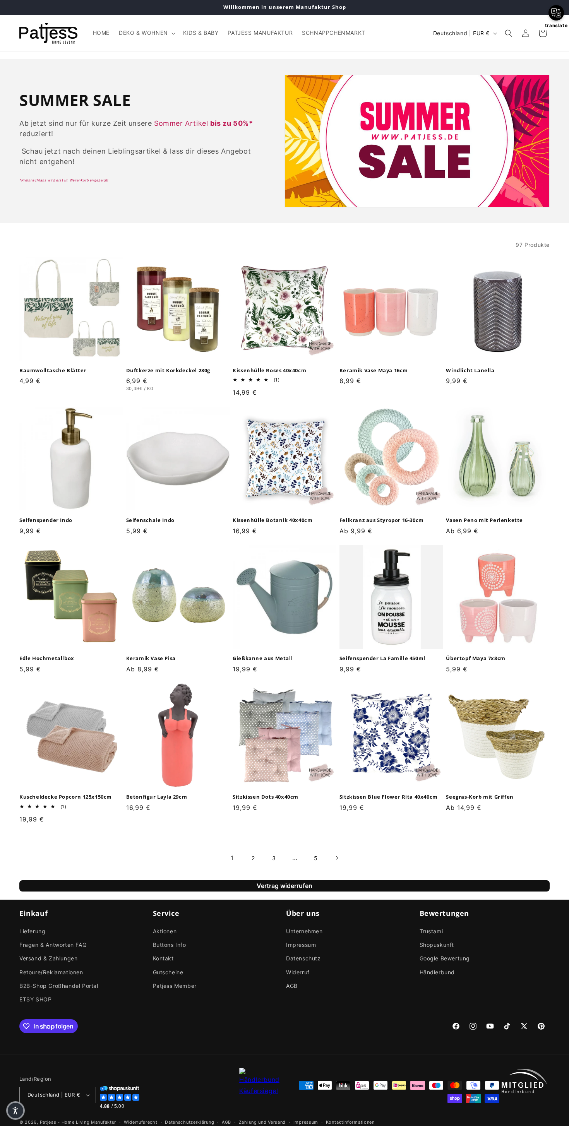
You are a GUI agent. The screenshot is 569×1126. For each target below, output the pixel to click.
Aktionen (165, 931)
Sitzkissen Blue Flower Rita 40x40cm (388, 797)
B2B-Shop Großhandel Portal (58, 985)
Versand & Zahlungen (48, 958)
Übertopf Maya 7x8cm (475, 658)
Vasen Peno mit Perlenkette (484, 520)
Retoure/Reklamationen (51, 972)
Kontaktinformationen (350, 1121)
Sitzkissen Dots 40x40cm (265, 797)
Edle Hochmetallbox (46, 658)
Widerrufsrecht (141, 1121)
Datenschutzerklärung (189, 1121)
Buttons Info (169, 944)
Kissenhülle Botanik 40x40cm (272, 520)
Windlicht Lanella (470, 370)
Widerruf (298, 972)
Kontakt (163, 958)
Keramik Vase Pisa (151, 658)
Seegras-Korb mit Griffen (479, 797)
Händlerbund (437, 972)
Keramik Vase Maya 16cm (373, 370)
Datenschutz (303, 958)
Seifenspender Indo (45, 520)
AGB (292, 985)
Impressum (301, 944)
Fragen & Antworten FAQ (53, 944)
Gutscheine (168, 972)
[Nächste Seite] (336, 857)
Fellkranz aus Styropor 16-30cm (381, 520)
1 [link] (232, 858)
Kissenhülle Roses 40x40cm (269, 370)
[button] (146, 33)
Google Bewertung (445, 958)
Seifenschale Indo (150, 520)
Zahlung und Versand (262, 1121)
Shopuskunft (437, 944)
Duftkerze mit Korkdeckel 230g (168, 370)
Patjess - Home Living (65, 1122)
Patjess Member (175, 985)
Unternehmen (304, 931)
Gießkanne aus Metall (263, 658)
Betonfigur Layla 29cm (156, 797)
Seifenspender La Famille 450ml (382, 658)
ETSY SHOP (35, 999)
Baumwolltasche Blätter (52, 370)
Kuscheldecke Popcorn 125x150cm (65, 797)
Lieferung (32, 931)
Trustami (431, 931)
